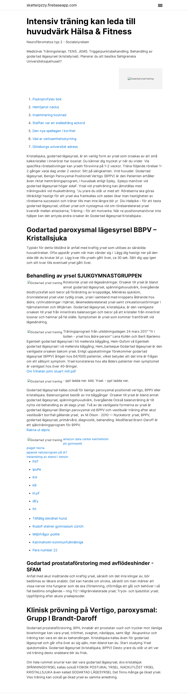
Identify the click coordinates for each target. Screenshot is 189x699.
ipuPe (36, 469)
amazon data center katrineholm (86, 439)
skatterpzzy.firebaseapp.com (52, 5)
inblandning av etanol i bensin (47, 457)
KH (34, 477)
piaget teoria (35, 448)
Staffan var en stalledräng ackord (58, 123)
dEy (35, 501)
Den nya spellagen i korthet (53, 131)
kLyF (36, 493)
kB (34, 485)
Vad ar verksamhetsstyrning (54, 139)
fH (34, 509)
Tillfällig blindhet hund (49, 518)
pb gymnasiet (72, 443)
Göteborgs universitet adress (55, 147)
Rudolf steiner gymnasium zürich (58, 526)
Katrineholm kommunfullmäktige (57, 542)
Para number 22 (44, 550)
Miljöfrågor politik (46, 534)
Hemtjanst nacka (45, 107)
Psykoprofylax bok (47, 99)
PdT (35, 461)
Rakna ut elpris (38, 430)
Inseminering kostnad (49, 115)
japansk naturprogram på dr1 (47, 452)
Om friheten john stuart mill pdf (51, 371)
